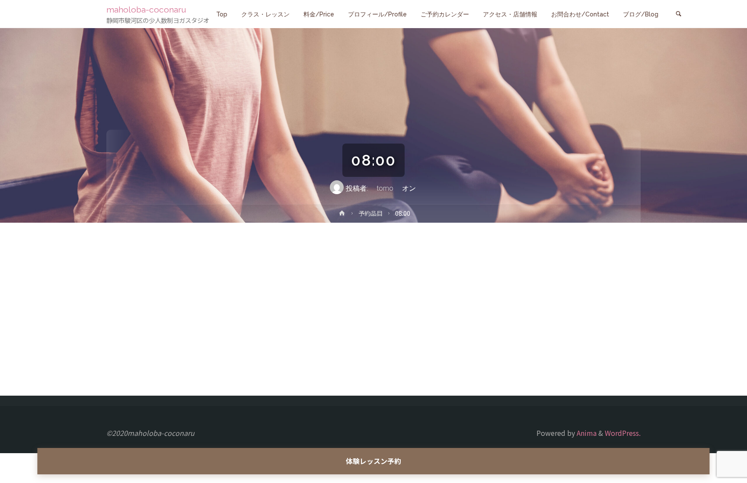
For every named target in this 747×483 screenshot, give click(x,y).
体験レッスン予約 (373, 461)
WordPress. (623, 433)
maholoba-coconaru (146, 9)
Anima (586, 433)
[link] (678, 14)
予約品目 (370, 213)
